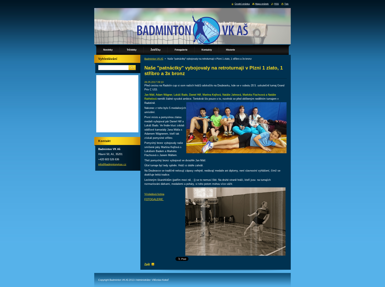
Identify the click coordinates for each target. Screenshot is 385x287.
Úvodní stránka (242, 4)
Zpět (147, 264)
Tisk (286, 4)
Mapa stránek (262, 4)
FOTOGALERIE (154, 199)
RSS (276, 4)
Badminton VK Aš (153, 59)
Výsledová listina (154, 194)
